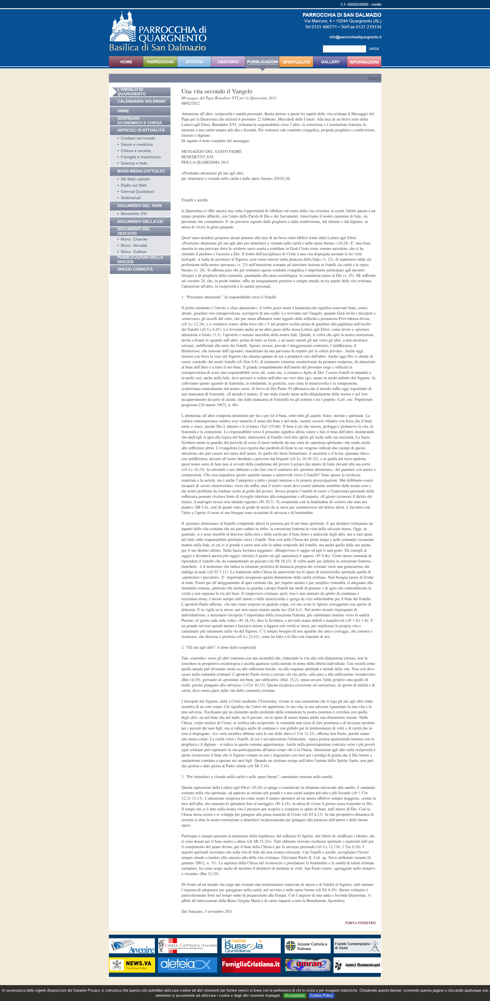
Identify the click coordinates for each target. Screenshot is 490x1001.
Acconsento (295, 995)
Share (373, 78)
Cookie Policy (321, 995)
